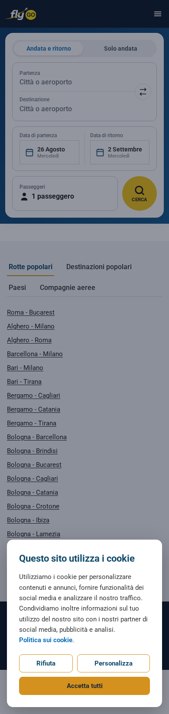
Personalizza (113, 663)
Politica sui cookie (45, 640)
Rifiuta (45, 663)
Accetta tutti (85, 686)
